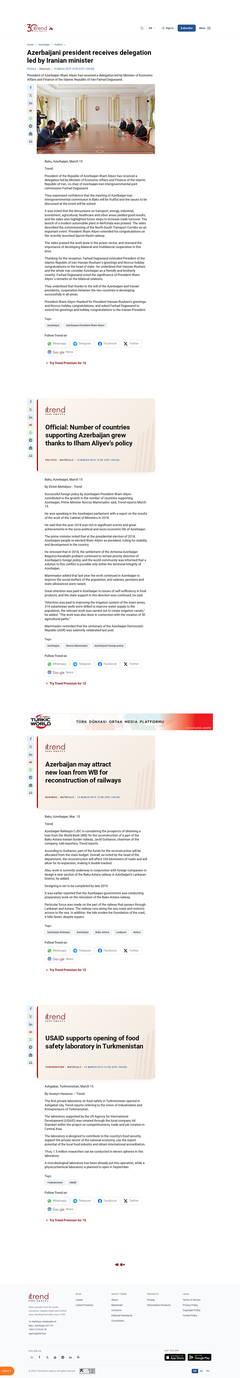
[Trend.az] (40, 28)
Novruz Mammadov (77, 645)
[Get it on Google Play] (199, 1357)
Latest (79, 1299)
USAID (73, 1182)
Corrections (117, 1320)
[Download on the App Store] (175, 1357)
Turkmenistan (55, 1182)
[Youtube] (55, 1357)
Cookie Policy (190, 1315)
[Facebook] (39, 1357)
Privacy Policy (190, 1305)
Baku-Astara (102, 932)
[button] (30, 87)
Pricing (151, 1299)
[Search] (141, 28)
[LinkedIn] (70, 1357)
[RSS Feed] (78, 1357)
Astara (137, 932)
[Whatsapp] (32, 1357)
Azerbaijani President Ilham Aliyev (85, 325)
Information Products (159, 1305)
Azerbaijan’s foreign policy (109, 645)
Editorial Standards (121, 1315)
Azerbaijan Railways (58, 932)
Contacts (116, 1310)
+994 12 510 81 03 (38, 1329)
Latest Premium (84, 1305)
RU (207, 1371)
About (114, 1299)
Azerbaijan (53, 325)
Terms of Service (191, 1299)
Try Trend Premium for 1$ (67, 363)
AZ (201, 1371)
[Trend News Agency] (38, 1297)
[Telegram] (63, 1357)
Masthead (116, 1305)
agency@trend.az (37, 1333)
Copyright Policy (191, 1310)
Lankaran (121, 932)
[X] (47, 1357)
